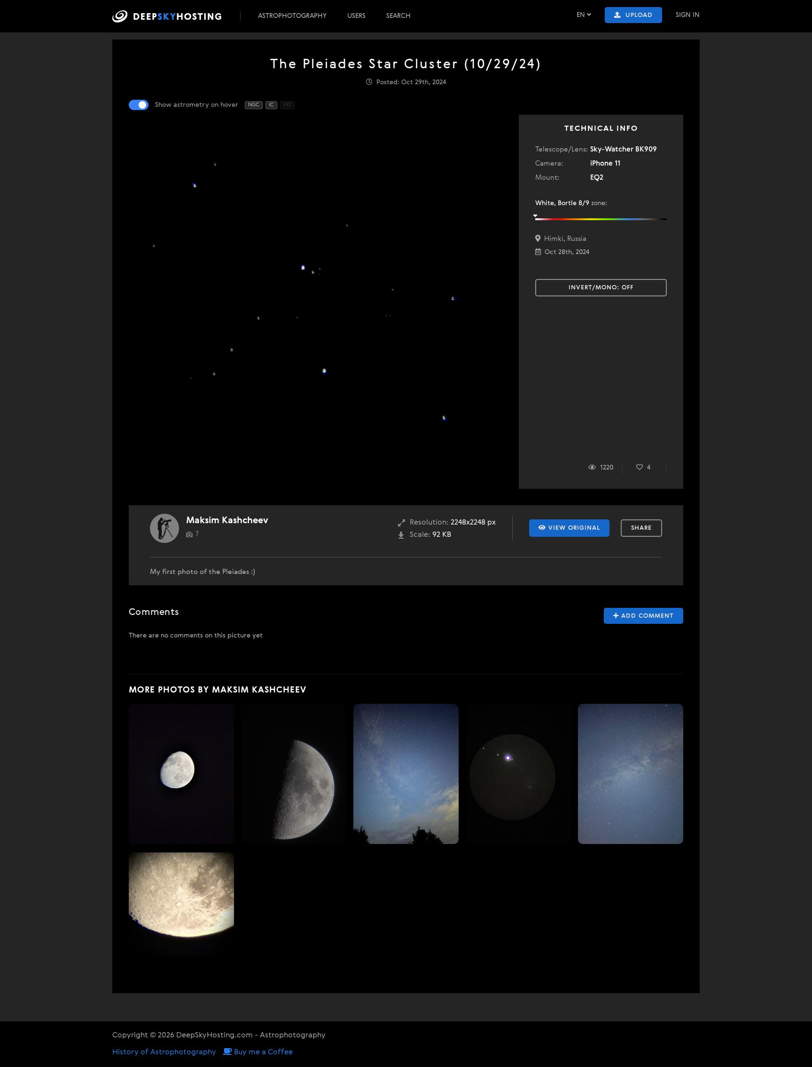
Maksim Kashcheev (227, 520)
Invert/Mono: (601, 288)
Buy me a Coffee (262, 1052)
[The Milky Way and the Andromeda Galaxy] (630, 774)
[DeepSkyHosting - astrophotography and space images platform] (175, 16)
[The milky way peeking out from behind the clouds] (406, 774)
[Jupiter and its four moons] (518, 774)
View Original (573, 528)
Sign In (688, 15)
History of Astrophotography (164, 1052)
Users (356, 16)
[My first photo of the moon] (181, 774)
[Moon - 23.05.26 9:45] (293, 774)
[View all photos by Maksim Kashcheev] (164, 528)
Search (398, 16)
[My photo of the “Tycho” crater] (181, 904)
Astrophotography (292, 16)
